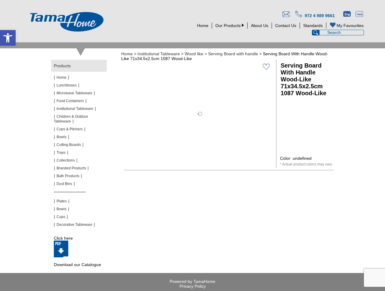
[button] (8, 38)
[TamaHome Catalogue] (61, 249)
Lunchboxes (67, 85)
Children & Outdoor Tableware (71, 118)
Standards (313, 25)
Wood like (194, 53)
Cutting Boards (69, 145)
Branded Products (71, 168)
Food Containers (70, 101)
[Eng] (347, 14)
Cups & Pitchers (70, 129)
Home (202, 25)
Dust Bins (64, 184)
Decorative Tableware (74, 225)
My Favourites (350, 25)
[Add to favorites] (266, 66)
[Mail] (285, 14)
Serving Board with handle (233, 53)
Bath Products (68, 176)
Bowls (61, 137)
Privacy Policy (193, 286)
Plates (62, 201)
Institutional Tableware (158, 53)
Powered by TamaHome (192, 281)
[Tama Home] (66, 22)
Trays (61, 152)
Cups (61, 217)
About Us (259, 25)
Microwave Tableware (74, 93)
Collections (66, 160)
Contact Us (285, 25)
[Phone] (298, 14)
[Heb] (359, 14)
